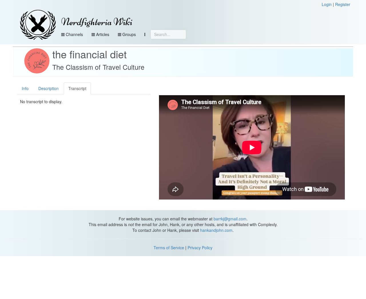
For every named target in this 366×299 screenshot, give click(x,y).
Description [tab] (48, 88)
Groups (128, 34)
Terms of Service (169, 247)
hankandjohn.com (216, 230)
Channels (74, 34)
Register (342, 4)
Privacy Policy (200, 247)
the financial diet (89, 54)
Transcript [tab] (77, 88)
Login (327, 4)
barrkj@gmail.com (230, 219)
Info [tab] (25, 88)
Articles (102, 34)
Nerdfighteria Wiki (96, 22)
